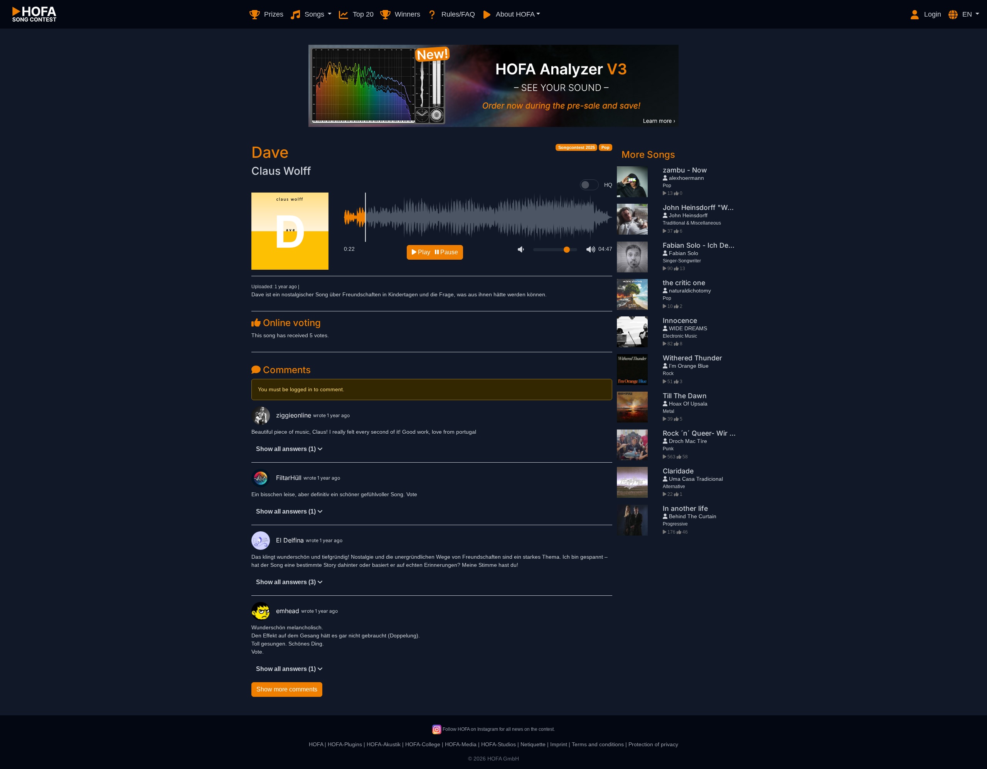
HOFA (316, 744)
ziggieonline (294, 415)
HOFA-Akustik (384, 744)
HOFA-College (422, 744)
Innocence (680, 320)
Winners (406, 14)
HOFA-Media (461, 744)
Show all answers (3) (286, 582)
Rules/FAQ (457, 14)
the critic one (684, 283)
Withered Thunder (692, 358)
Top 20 (362, 14)
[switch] (589, 184)
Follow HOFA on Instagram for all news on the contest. (498, 729)
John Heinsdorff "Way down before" (723, 207)
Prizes (272, 14)
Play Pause (437, 252)
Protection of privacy (653, 744)
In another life (685, 508)
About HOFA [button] (514, 14)
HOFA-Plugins (345, 744)
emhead (288, 611)
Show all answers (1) (286, 449)
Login (931, 14)
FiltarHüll (289, 478)
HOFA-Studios (498, 744)
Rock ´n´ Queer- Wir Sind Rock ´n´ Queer (729, 433)
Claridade (678, 471)
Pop (605, 147)
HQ (608, 185)
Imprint (558, 744)
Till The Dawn (685, 396)
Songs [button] (314, 14)
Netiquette (533, 744)
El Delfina (291, 540)
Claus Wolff (281, 170)
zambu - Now (685, 170)
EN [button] (967, 14)
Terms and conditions (598, 744)
